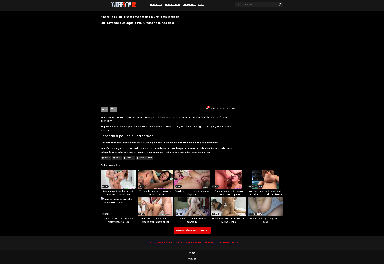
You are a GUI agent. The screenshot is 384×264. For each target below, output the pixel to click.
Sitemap (209, 242)
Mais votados (172, 4)
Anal (118, 157)
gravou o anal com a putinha (135, 142)
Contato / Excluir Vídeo (159, 242)
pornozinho (157, 117)
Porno (114, 16)
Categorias (189, 4)
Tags (201, 4)
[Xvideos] (123, 7)
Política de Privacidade (188, 242)
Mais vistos (156, 4)
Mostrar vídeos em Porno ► (192, 230)
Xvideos (105, 16)
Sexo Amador (146, 157)
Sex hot (130, 157)
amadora (139, 151)
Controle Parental (228, 242)
